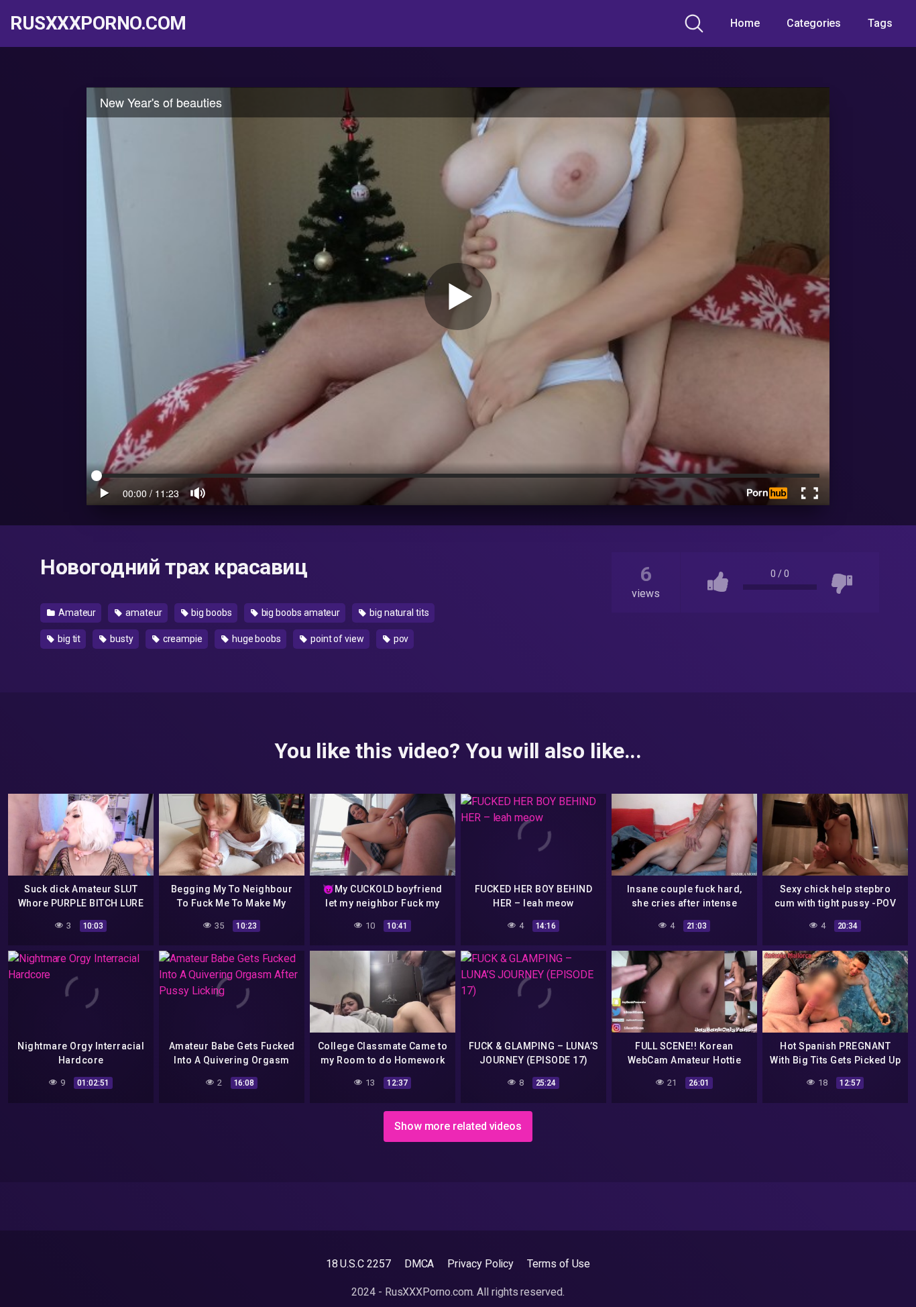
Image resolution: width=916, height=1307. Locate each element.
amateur (142, 612)
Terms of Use (558, 1263)
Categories (814, 23)
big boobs (211, 612)
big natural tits (398, 612)
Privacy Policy (480, 1263)
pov (400, 638)
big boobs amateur (300, 612)
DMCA (419, 1263)
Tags (880, 23)
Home (745, 23)
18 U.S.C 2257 (358, 1263)
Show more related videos (458, 1126)
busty (120, 638)
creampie (182, 638)
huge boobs (255, 638)
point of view (336, 638)
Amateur (76, 612)
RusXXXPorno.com (98, 23)
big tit (68, 638)
